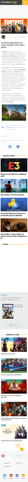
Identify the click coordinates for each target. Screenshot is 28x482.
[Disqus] (14, 268)
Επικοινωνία (19, 463)
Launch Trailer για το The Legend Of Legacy (11, 441)
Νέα (8, 136)
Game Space (15, 325)
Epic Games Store (14, 140)
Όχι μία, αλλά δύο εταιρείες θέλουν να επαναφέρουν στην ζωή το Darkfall (14, 419)
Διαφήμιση (7, 463)
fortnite (22, 140)
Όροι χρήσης (7, 466)
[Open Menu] (25, 2)
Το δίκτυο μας (19, 456)
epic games (7, 140)
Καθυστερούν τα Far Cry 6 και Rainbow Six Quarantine (11, 396)
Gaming (3, 142)
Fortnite (4, 295)
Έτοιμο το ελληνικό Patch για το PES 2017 (11, 375)
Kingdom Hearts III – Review (8, 354)
